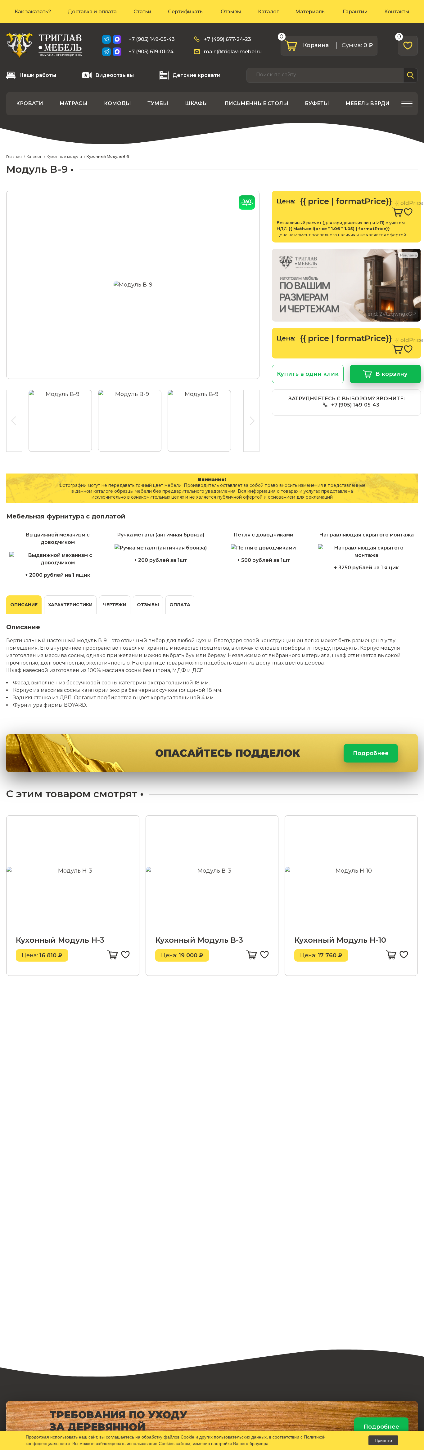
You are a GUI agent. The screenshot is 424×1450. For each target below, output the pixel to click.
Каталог (268, 12)
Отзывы (231, 12)
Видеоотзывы (114, 75)
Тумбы (157, 103)
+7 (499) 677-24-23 (227, 39)
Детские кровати (196, 75)
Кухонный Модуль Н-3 (60, 940)
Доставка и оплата (92, 12)
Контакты (396, 12)
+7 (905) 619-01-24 (151, 52)
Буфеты (317, 103)
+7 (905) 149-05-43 (152, 39)
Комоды (117, 103)
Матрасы (74, 103)
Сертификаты (186, 12)
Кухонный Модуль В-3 (199, 940)
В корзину (392, 374)
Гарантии (355, 12)
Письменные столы (256, 103)
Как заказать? (33, 12)
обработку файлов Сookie (168, 1436)
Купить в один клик (308, 374)
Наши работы (37, 75)
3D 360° (247, 202)
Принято (383, 1440)
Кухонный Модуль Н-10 (340, 940)
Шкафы (196, 103)
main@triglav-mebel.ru (233, 52)
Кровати (29, 103)
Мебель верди (367, 103)
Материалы (310, 12)
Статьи (142, 12)
